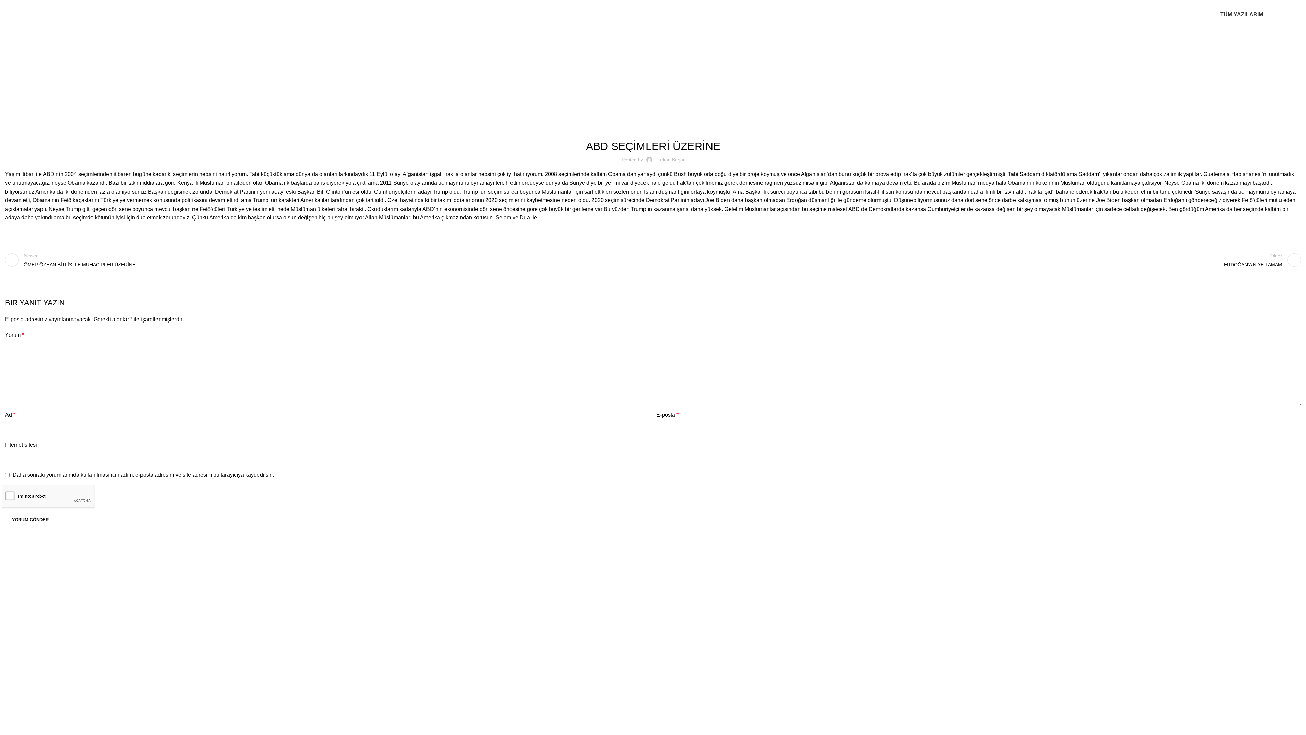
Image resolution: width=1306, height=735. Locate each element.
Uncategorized (662, 72)
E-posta (667, 415)
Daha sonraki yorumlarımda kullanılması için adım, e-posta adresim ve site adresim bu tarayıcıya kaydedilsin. (143, 475)
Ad (10, 415)
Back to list (653, 260)
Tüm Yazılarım (1241, 14)
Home (633, 72)
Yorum (14, 335)
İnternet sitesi (21, 445)
